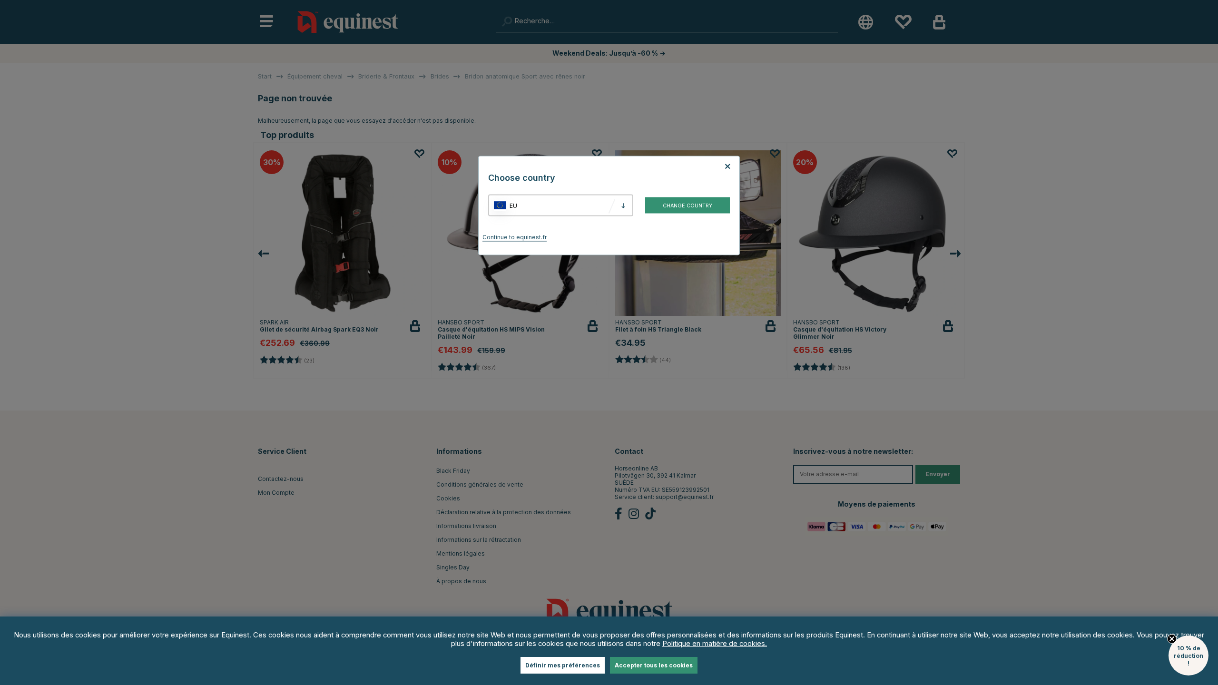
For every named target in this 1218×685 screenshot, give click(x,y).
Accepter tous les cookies (654, 665)
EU (513, 205)
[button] (1188, 655)
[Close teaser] (1172, 639)
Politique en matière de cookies (713, 643)
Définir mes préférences (562, 665)
